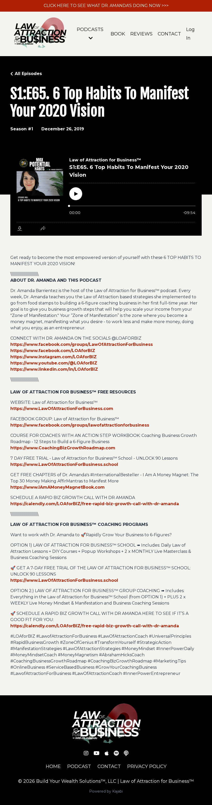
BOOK (118, 34)
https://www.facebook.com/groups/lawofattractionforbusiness (79, 425)
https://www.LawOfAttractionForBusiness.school (64, 464)
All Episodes (28, 73)
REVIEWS (141, 34)
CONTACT (169, 34)
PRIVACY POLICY (146, 766)
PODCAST (79, 766)
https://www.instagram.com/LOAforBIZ (53, 356)
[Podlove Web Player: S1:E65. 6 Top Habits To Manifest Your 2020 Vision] (106, 193)
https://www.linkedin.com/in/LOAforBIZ (54, 369)
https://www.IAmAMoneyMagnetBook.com (57, 487)
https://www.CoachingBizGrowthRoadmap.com (62, 447)
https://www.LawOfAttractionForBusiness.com (61, 408)
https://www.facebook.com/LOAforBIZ (52, 350)
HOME (53, 766)
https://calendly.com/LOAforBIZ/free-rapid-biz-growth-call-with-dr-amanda (94, 503)
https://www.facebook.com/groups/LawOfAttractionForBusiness (81, 344)
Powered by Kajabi (106, 791)
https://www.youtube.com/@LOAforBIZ (53, 363)
